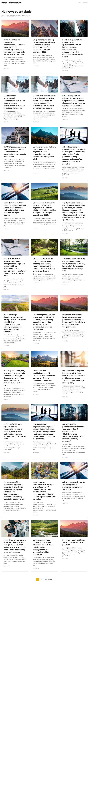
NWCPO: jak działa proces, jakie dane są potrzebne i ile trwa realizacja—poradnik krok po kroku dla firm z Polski (15, 152)
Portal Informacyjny (11, 2)
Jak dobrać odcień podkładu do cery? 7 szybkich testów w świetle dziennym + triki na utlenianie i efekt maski (44, 375)
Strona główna (83, 3)
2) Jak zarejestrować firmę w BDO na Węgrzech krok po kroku (73, 542)
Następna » (48, 579)
